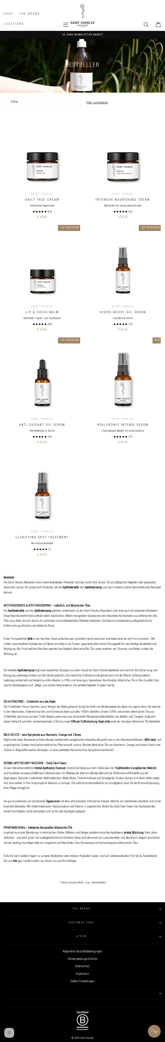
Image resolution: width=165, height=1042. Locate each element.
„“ (150, 740)
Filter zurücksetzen (97, 102)
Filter (14, 102)
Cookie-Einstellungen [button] (82, 981)
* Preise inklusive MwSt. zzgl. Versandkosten (82, 882)
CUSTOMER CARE (81, 923)
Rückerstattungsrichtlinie (82, 959)
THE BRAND (81, 909)
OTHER (81, 936)
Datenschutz (82, 966)
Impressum (82, 974)
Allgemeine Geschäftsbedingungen (82, 951)
